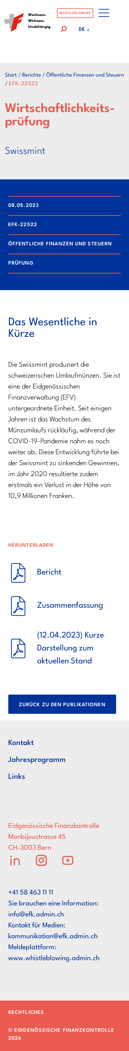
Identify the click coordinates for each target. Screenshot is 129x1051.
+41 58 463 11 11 (30, 893)
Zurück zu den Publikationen (62, 705)
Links (16, 776)
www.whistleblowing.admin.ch (54, 958)
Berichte (31, 75)
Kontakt (21, 743)
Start (11, 75)
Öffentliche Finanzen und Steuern (85, 75)
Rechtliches (26, 1012)
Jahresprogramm (37, 760)
